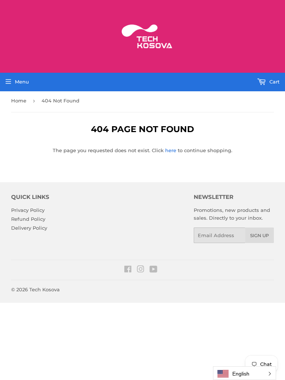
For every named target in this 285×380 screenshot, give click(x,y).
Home (18, 101)
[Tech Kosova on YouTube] (153, 270)
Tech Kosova (44, 289)
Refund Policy (28, 219)
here (170, 150)
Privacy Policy (28, 210)
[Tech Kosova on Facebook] (128, 270)
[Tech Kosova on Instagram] (140, 270)
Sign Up (259, 235)
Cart (273, 82)
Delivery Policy (29, 228)
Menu (22, 82)
